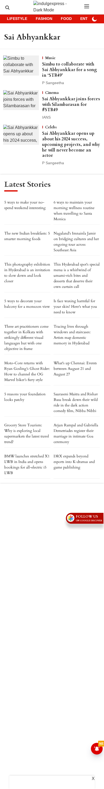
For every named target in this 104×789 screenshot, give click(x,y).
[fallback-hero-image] (22, 70)
